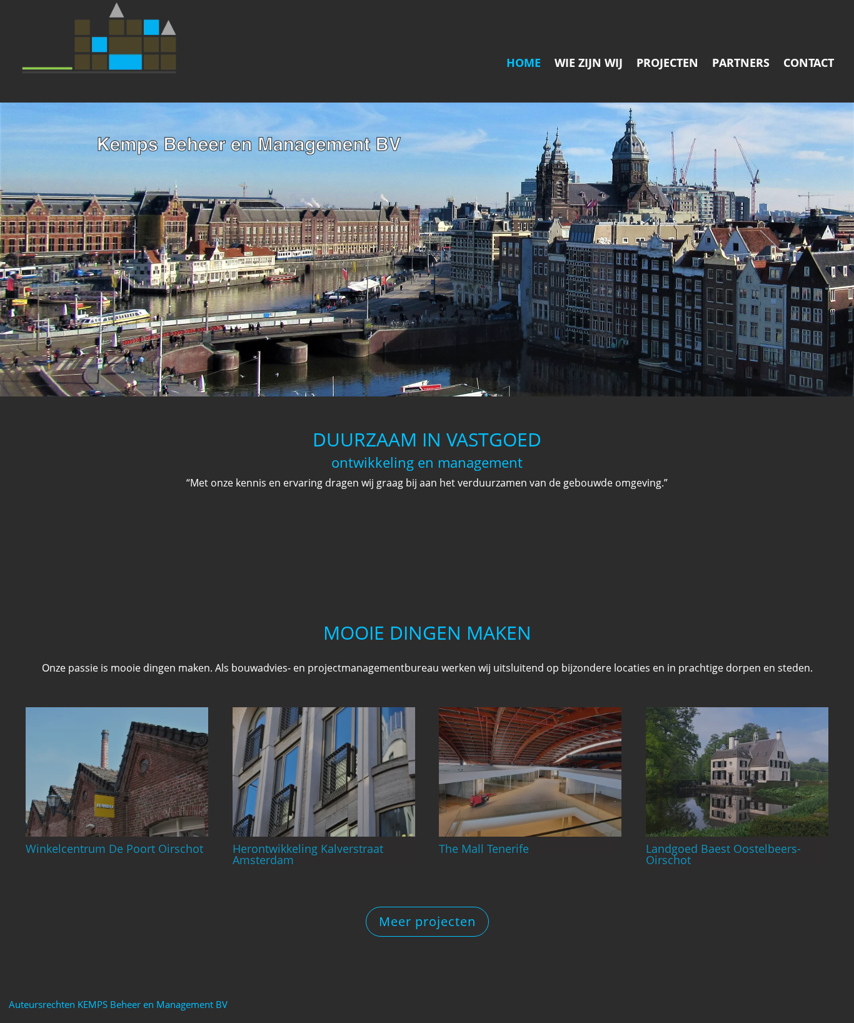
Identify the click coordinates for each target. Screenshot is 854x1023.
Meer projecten (427, 921)
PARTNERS (741, 64)
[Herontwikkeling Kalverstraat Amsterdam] (324, 772)
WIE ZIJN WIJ (589, 64)
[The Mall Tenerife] (530, 772)
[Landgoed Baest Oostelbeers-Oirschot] (737, 772)
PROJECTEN (667, 64)
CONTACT (808, 64)
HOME (523, 64)
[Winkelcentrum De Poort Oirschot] (117, 772)
